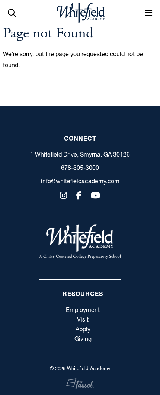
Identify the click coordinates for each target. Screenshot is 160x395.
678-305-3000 (80, 167)
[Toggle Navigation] (148, 13)
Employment (83, 309)
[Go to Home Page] (81, 13)
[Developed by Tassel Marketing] (80, 383)
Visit (83, 319)
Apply (83, 329)
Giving (83, 338)
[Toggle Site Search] (12, 13)
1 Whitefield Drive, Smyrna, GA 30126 (80, 154)
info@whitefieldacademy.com (80, 181)
